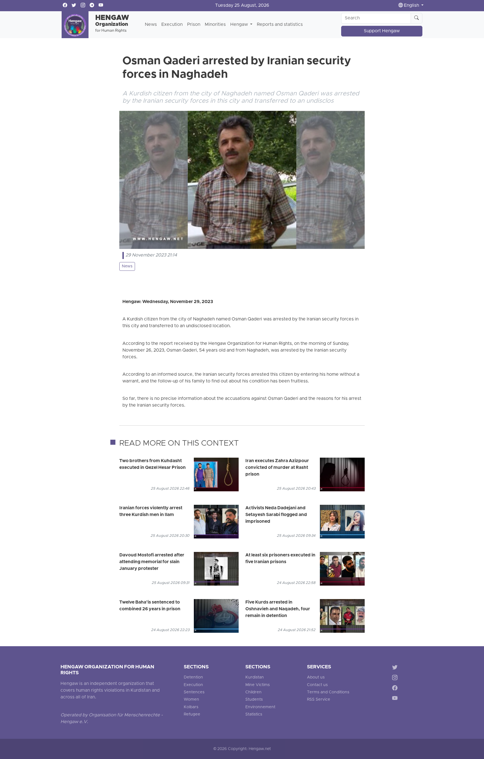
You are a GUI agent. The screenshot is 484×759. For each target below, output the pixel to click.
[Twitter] (396, 668)
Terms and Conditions (328, 692)
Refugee (192, 714)
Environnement (260, 707)
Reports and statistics (280, 24)
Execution (172, 24)
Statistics (253, 714)
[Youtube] (396, 699)
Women (191, 699)
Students (254, 699)
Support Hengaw (382, 31)
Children (253, 692)
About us (316, 677)
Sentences (194, 692)
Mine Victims (257, 685)
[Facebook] (396, 689)
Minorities (215, 24)
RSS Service (318, 699)
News (151, 24)
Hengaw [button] (239, 24)
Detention (193, 677)
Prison (193, 24)
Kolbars (191, 707)
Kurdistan (254, 677)
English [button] (411, 5)
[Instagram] (396, 679)
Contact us (317, 685)
